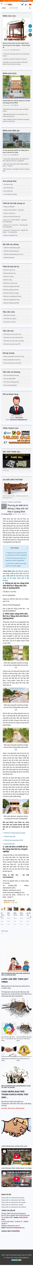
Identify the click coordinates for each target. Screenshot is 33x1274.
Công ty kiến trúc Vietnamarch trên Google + (13, 1202)
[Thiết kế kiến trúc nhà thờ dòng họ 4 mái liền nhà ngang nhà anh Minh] (16, 87)
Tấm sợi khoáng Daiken (10, 385)
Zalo (30, 30)
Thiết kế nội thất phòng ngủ (11, 251)
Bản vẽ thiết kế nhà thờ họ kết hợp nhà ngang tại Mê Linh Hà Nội (16, 120)
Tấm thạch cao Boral (9, 315)
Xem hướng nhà (8, 191)
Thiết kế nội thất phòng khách (12, 247)
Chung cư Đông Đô (9, 206)
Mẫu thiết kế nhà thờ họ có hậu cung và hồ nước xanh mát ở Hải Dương (16, 578)
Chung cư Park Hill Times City (12, 216)
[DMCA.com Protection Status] (16, 1260)
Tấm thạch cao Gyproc (10, 318)
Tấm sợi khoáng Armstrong (11, 375)
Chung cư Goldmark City (10, 235)
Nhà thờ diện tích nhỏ (10, 273)
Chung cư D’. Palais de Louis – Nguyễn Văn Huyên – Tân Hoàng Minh (15, 231)
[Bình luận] (18, 514)
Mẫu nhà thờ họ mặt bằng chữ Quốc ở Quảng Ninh (16, 170)
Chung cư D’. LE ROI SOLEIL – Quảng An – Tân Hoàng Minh (15, 220)
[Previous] (1, 916)
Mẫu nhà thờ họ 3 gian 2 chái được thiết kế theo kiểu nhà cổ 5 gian (16, 573)
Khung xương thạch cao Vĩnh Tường (14, 356)
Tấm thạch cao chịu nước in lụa (12, 334)
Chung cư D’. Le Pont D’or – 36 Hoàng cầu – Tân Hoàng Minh (16, 226)
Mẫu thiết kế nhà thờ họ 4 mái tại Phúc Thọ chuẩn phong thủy (15, 115)
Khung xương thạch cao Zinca (12, 359)
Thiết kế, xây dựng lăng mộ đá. (13, 840)
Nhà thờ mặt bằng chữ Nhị (11, 289)
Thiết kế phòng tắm (9, 257)
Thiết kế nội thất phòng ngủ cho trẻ (13, 254)
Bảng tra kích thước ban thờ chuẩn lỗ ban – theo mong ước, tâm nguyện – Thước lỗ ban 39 (16, 45)
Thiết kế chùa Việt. (9, 836)
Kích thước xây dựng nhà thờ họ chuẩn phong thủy (16, 54)
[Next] (30, 916)
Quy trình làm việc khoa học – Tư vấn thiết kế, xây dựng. (8, 1038)
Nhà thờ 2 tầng (8, 280)
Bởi (2, 514)
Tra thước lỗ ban (8, 184)
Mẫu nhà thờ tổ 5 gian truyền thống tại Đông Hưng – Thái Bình (15, 165)
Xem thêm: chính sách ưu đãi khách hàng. (13, 1108)
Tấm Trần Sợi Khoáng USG (11, 382)
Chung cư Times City (9, 213)
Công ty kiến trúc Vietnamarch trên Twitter (13, 1200)
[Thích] (13, 514)
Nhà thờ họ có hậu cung (10, 283)
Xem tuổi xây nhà (8, 187)
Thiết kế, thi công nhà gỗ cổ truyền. (15, 833)
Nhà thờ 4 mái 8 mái (9, 270)
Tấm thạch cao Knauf (10, 322)
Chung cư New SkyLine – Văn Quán (14, 210)
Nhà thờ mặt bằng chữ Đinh (11, 303)
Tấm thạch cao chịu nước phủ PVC (13, 337)
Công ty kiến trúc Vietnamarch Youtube (12, 1204)
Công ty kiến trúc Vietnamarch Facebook (12, 1197)
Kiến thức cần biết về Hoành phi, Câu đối (15, 59)
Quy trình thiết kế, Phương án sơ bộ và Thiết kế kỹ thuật (24, 1038)
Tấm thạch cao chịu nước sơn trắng (14, 340)
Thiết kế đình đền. (9, 844)
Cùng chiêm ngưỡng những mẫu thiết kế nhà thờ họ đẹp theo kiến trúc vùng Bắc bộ (16, 159)
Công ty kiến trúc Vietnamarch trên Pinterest (13, 1207)
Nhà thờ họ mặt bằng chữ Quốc (12, 296)
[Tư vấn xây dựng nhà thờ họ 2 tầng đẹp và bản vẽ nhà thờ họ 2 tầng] (16, 140)
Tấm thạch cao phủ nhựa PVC (12, 344)
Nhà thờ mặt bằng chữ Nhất (11, 286)
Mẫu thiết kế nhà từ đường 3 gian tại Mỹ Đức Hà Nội (16, 110)
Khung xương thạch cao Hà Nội (12, 363)
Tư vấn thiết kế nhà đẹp (10, 194)
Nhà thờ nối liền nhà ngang (11, 293)
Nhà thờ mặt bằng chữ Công (12, 299)
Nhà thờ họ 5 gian (9, 276)
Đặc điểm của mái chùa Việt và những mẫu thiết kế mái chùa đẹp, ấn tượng (15, 63)
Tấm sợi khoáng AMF (10, 378)
